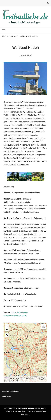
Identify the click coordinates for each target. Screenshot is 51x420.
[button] (5, 176)
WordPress (25, 414)
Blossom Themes (27, 411)
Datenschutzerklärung (10, 391)
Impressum (6, 396)
